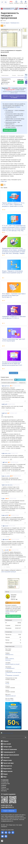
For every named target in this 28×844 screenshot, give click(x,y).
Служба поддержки (9, 794)
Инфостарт (4, 181)
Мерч (5, 777)
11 (2, 552)
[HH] (9, 832)
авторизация (12, 571)
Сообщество (5, 782)
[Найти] (25, 737)
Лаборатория (7, 746)
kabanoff (6, 539)
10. (2, 526)
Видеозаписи (7, 768)
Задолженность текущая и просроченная (10, 15)
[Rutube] (5, 836)
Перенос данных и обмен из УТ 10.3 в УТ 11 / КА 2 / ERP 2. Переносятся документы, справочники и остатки (13, 204)
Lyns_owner (7, 476)
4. (1, 453)
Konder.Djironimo (8, 485)
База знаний (7, 744)
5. (2, 462)
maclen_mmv (7, 453)
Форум (5, 774)
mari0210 (6, 515)
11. (2, 539)
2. (1, 404)
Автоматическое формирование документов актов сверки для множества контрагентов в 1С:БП (12, 363)
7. (1, 485)
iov (4, 498)
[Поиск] (5, 2)
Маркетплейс (7, 760)
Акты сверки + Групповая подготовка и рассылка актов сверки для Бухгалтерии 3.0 (13, 295)
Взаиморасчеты (9, 654)
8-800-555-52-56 (6, 805)
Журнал (5, 741)
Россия (7, 683)
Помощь (3, 787)
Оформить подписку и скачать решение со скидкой (14, 96)
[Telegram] (2, 832)
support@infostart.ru (7, 807)
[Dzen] (12, 832)
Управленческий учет (10, 696)
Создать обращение (8, 810)
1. (1, 385)
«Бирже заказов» (10, 611)
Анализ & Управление (10, 749)
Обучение (6, 757)
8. (1, 498)
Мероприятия (7, 766)
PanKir (5, 413)
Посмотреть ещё (13, 372)
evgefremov (7, 385)
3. (1, 413)
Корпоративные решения (11, 755)
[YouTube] (2, 836)
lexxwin (6, 526)
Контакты (4, 790)
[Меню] (2, 2)
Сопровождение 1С (9, 752)
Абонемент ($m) (9, 700)
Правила (3, 785)
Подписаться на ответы (7, 379)
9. (1, 515)
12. (2, 550)
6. (1, 476)
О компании (4, 780)
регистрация (4, 571)
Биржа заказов (7, 771)
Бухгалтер (8, 660)
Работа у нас (5, 789)
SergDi (5, 404)
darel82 (7, 550)
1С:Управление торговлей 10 (12, 675)
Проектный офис (8, 763)
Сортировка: (9, 382)
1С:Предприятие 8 (9, 668)
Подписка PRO (5, 783)
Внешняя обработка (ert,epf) (12, 664)
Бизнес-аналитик (9, 658)
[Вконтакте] (5, 832)
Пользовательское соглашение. (9, 819)
